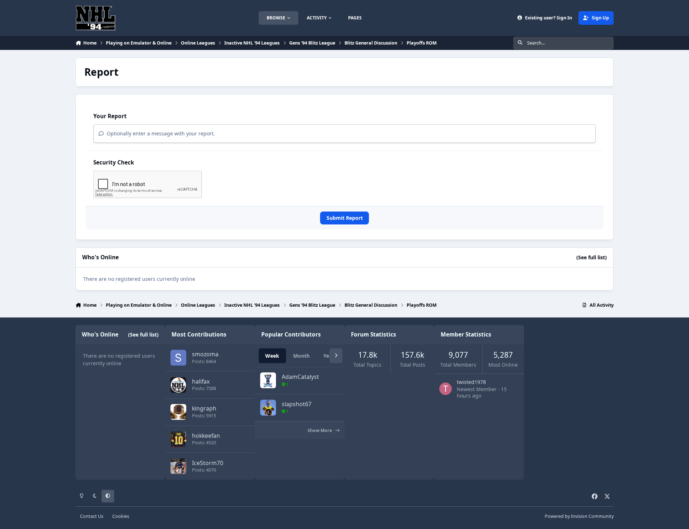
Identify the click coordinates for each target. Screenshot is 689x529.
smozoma (205, 354)
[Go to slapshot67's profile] (268, 408)
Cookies (120, 516)
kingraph (204, 408)
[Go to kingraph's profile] (178, 412)
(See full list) (591, 257)
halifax (201, 381)
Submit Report (345, 217)
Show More (320, 430)
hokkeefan (206, 436)
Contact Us (91, 516)
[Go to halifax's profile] (178, 385)
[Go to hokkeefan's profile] (178, 439)
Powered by (579, 516)
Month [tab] (301, 355)
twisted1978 (471, 382)
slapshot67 (296, 404)
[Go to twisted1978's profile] (445, 388)
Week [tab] (272, 355)
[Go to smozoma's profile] (178, 358)
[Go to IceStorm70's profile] (178, 466)
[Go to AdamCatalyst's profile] (268, 380)
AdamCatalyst (300, 377)
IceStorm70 (207, 463)
